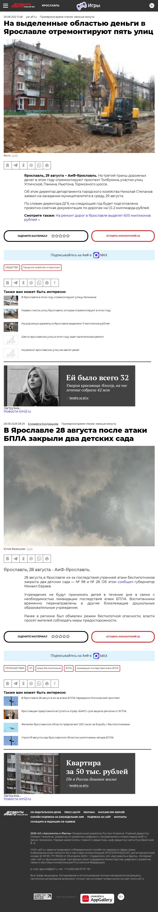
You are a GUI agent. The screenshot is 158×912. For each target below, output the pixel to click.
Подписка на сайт (99, 817)
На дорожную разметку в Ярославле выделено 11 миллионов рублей (65, 323)
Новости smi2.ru (17, 411)
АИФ (15, 155)
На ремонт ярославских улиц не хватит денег (50, 349)
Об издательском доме (45, 812)
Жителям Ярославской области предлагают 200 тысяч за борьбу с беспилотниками (75, 724)
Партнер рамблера (66, 897)
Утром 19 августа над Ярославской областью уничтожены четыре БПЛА (67, 737)
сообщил (125, 582)
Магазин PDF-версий (111, 812)
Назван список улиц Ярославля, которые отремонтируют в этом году (66, 310)
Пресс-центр (72, 812)
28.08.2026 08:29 (14, 423)
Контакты (120, 817)
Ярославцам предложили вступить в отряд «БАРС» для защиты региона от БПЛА (73, 711)
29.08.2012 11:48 (13, 16)
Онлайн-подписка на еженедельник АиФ (57, 817)
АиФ (30, 548)
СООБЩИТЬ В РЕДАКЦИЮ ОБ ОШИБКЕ (52, 821)
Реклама (89, 812)
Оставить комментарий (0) (123, 236)
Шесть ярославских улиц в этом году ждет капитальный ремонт (62, 336)
